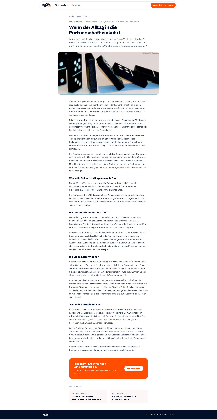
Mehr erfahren (133, 368)
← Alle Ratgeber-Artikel (78, 17)
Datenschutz (162, 414)
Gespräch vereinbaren (163, 5)
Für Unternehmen (62, 5)
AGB (172, 414)
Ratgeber (76, 5)
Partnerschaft (76, 22)
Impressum (150, 414)
